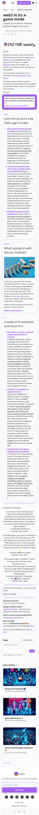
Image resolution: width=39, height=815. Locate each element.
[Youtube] (17, 797)
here (18, 296)
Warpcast (7, 65)
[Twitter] (6, 797)
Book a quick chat (10, 617)
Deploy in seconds (10, 609)
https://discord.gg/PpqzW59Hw (16, 106)
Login (13, 3)
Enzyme (5, 10)
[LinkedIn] (12, 797)
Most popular (27, 640)
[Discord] (32, 797)
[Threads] (27, 797)
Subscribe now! (24, 3)
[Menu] (33, 2)
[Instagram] (22, 797)
